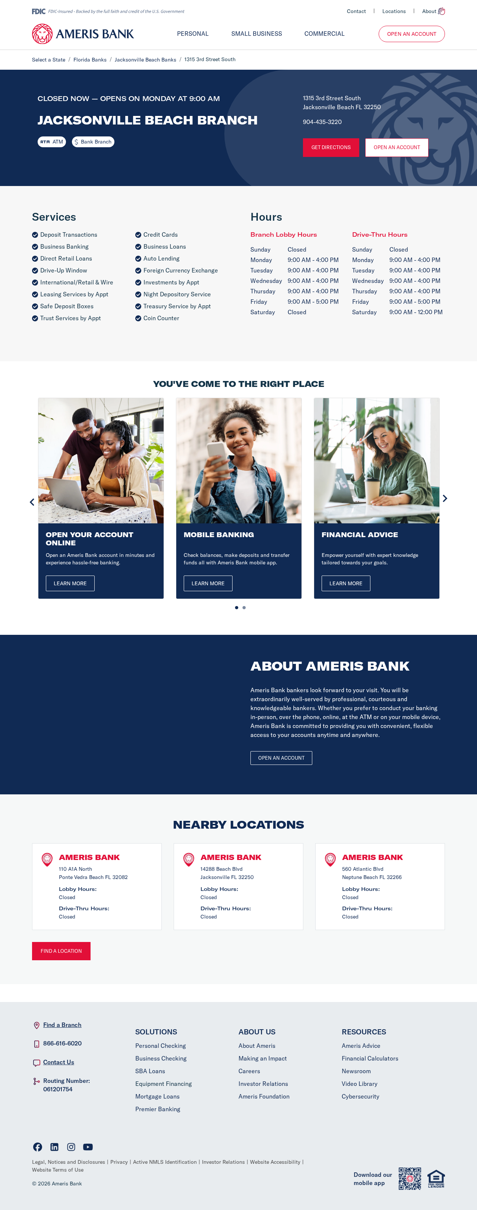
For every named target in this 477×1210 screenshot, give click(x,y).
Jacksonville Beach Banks (145, 59)
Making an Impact (262, 1058)
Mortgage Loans (157, 1096)
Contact (356, 11)
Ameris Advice (361, 1045)
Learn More (70, 583)
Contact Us (58, 1062)
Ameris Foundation (264, 1096)
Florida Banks (90, 59)
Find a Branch (62, 1024)
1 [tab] (235, 606)
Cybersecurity (360, 1096)
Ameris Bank (89, 857)
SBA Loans (150, 1071)
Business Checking (161, 1058)
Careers (249, 1071)
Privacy (119, 1162)
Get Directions (331, 147)
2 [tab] (242, 606)
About (429, 11)
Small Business (256, 33)
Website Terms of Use (57, 1169)
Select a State (48, 59)
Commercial (324, 33)
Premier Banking (157, 1109)
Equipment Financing (163, 1083)
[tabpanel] (101, 498)
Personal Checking (160, 1045)
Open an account (281, 758)
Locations (394, 11)
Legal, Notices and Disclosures (68, 1162)
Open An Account (411, 34)
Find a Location (61, 951)
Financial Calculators (370, 1058)
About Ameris (256, 1045)
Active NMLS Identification (165, 1162)
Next (445, 498)
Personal (193, 33)
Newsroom (356, 1071)
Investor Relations (263, 1083)
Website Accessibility (275, 1162)
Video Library (360, 1083)
